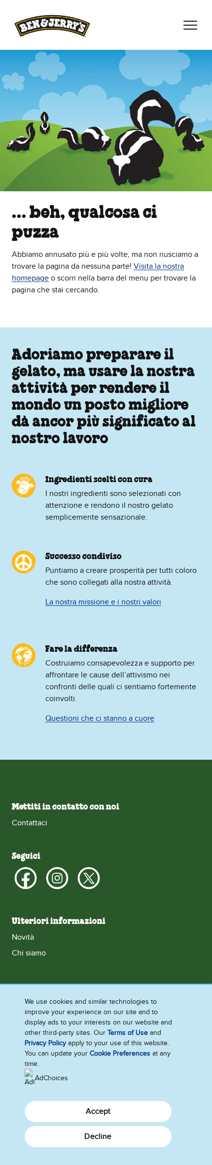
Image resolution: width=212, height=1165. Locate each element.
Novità (23, 937)
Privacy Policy (45, 1043)
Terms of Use (127, 1032)
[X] (89, 878)
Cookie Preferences (120, 1053)
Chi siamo (29, 953)
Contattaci (29, 823)
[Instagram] (57, 878)
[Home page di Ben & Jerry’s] (52, 25)
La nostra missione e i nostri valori (103, 602)
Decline (97, 1136)
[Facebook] (25, 878)
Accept (98, 1111)
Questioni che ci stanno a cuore (99, 718)
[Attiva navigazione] (190, 25)
